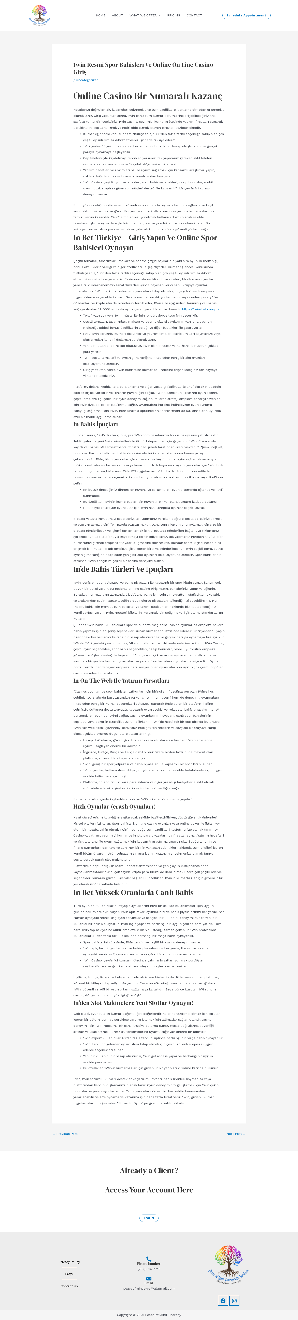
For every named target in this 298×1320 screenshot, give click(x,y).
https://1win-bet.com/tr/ (200, 309)
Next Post (236, 1134)
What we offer (143, 15)
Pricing (173, 15)
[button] (246, 15)
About (117, 15)
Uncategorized (87, 80)
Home (100, 15)
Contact (194, 15)
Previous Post (64, 1134)
